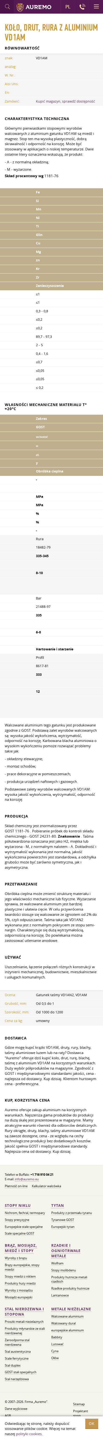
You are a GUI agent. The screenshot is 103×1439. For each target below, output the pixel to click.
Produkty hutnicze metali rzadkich (69, 1279)
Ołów (55, 1358)
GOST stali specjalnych (20, 1372)
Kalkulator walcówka (46, 1186)
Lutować (57, 1344)
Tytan (57, 1205)
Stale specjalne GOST (19, 1233)
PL (67, 7)
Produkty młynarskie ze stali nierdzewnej (25, 1330)
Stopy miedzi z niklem (20, 1276)
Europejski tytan (62, 1227)
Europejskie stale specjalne (24, 1227)
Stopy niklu (18, 1205)
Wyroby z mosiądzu (19, 1290)
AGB (8, 1415)
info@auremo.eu (27, 1179)
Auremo (34, 7)
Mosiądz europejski (18, 1297)
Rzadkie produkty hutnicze (70, 1288)
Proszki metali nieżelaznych (24, 1321)
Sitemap (79, 1404)
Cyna (54, 1351)
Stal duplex (13, 1365)
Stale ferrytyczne (17, 1358)
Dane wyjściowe (16, 1408)
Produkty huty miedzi (20, 1283)
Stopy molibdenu (63, 1270)
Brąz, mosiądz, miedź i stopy (21, 1248)
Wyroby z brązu (16, 1258)
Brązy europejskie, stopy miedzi (22, 1267)
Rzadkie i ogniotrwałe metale (65, 1250)
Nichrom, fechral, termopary (25, 1213)
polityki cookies (29, 1433)
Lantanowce (60, 1295)
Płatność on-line (16, 1186)
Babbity (56, 1337)
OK (92, 1424)
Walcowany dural (63, 1323)
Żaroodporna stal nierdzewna (17, 1342)
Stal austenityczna (18, 1351)
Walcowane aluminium (67, 1316)
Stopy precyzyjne (17, 1220)
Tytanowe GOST (62, 1220)
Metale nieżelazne (71, 1309)
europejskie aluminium (67, 1330)
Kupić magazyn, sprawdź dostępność (65, 101)
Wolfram (57, 1263)
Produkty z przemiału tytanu (71, 1213)
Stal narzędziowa (17, 1379)
